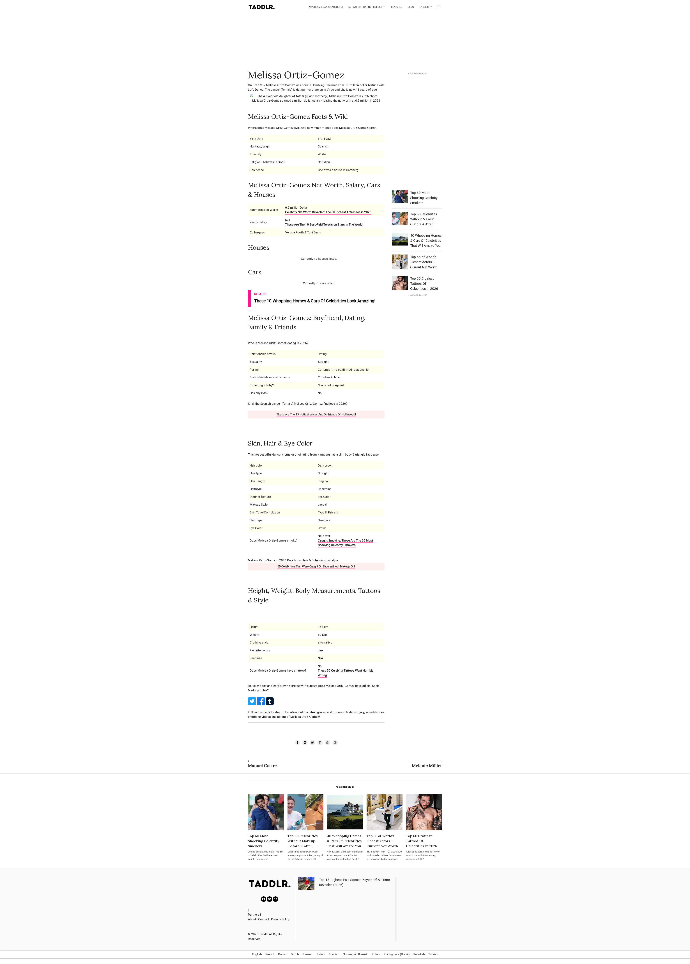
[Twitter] (269, 899)
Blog (411, 7)
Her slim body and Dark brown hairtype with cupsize (283, 686)
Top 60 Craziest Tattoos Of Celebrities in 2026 (424, 284)
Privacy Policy (280, 919)
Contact (263, 919)
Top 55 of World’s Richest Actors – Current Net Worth (423, 262)
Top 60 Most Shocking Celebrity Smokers (424, 198)
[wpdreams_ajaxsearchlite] (326, 7)
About (252, 919)
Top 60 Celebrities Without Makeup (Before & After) (423, 219)
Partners (253, 914)
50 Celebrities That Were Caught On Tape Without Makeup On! (316, 566)
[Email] (275, 899)
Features (396, 7)
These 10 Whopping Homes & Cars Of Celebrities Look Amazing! (314, 301)
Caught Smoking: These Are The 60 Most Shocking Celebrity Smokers (345, 543)
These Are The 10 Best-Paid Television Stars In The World (324, 224)
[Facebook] (263, 899)
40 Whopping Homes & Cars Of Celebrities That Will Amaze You (426, 241)
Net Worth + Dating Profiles (365, 7)
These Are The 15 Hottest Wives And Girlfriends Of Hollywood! (316, 414)
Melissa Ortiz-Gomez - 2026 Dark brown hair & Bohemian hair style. (293, 560)
